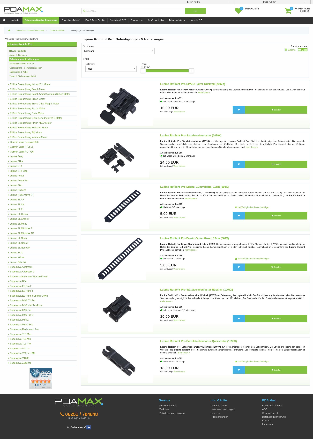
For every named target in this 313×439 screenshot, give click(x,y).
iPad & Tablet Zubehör (95, 20)
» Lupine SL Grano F (19, 218)
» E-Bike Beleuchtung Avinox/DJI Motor (29, 84)
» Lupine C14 (15, 166)
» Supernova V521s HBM (21, 353)
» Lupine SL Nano (17, 238)
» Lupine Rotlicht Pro (20, 44)
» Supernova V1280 (18, 358)
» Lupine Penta (16, 175)
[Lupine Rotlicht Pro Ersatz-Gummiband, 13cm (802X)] (120, 258)
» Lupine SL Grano (18, 214)
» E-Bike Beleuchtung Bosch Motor (26, 89)
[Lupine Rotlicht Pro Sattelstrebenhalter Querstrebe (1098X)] (120, 361)
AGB (264, 409)
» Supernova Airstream (20, 266)
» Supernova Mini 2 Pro (20, 324)
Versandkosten (179, 112)
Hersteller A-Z (196, 20)
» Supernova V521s (18, 348)
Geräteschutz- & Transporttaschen (25, 68)
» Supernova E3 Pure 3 (20, 290)
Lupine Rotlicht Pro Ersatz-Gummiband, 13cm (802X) (194, 238)
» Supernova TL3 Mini (19, 338)
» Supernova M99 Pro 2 (20, 315)
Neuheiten (15, 20)
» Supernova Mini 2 (18, 319)
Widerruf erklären (168, 405)
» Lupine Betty (15, 156)
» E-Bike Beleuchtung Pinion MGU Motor (30, 122)
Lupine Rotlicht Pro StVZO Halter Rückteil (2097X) (192, 84)
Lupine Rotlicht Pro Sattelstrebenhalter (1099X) (191, 135)
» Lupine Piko (15, 185)
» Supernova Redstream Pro (23, 329)
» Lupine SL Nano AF (19, 247)
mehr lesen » (204, 92)
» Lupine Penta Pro (18, 180)
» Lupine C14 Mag (17, 170)
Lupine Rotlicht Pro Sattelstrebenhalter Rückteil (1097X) (196, 289)
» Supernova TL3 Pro (19, 343)
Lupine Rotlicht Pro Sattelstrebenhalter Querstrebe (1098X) (198, 341)
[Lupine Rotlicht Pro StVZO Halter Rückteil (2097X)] (120, 104)
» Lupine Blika (15, 161)
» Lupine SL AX (16, 204)
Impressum (268, 424)
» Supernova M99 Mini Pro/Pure (25, 305)
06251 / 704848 (81, 414)
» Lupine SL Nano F (18, 242)
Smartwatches (137, 20)
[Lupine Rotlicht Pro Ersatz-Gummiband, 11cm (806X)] (120, 207)
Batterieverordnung (272, 405)
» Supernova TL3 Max (20, 334)
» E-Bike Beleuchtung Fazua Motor (26, 108)
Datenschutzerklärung (274, 416)
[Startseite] (4, 20)
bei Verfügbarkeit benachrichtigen (253, 207)
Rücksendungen (219, 416)
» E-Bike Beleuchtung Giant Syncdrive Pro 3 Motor (35, 118)
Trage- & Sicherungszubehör (22, 76)
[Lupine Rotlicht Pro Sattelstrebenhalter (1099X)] (120, 155)
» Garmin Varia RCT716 (21, 151)
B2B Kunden (270, 2)
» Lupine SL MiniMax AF (21, 233)
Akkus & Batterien (18, 55)
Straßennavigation (156, 20)
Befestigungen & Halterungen (82, 30)
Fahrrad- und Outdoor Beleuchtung (41, 20)
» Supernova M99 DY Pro (21, 300)
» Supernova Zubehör (19, 362)
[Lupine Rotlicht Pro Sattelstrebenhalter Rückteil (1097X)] (120, 310)
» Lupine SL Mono (17, 223)
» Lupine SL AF (16, 199)
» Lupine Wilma (16, 257)
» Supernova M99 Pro (19, 310)
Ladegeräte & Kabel (18, 72)
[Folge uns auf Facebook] (79, 427)
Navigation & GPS (118, 20)
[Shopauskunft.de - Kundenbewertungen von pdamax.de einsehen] (40, 378)
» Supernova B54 (17, 281)
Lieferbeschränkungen (222, 409)
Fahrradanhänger (177, 20)
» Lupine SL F (15, 209)
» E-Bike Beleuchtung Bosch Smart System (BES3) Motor (39, 94)
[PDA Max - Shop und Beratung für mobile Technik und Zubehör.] (9, 31)
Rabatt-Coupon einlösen (172, 413)
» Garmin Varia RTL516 (20, 146)
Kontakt (266, 420)
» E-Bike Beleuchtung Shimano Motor (28, 127)
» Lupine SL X (15, 252)
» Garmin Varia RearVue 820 (23, 142)
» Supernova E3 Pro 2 (19, 286)
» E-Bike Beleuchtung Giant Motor (26, 113)
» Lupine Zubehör (17, 262)
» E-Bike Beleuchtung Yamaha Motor (27, 137)
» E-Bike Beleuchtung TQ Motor (25, 132)
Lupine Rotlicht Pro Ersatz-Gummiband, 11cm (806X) (194, 186)
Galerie (291, 49)
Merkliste (164, 409)
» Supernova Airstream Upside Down (27, 276)
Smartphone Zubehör (71, 20)
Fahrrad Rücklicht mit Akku (22, 63)
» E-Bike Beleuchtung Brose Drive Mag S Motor (33, 103)
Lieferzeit (215, 413)
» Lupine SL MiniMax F (20, 228)
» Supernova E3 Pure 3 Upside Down (28, 295)
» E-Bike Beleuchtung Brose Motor (26, 98)
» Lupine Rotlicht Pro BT (21, 194)
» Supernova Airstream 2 (21, 271)
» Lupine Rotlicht (17, 190)
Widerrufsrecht (270, 413)
